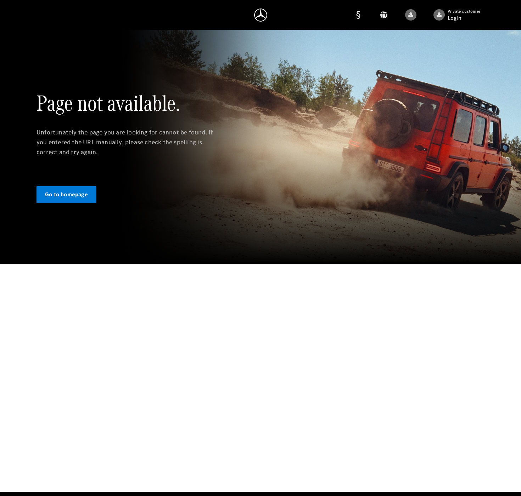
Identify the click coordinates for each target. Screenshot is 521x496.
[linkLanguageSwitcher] (411, 15)
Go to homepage (66, 194)
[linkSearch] (384, 15)
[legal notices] (358, 15)
